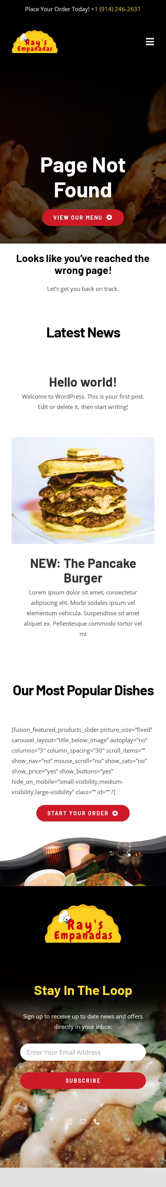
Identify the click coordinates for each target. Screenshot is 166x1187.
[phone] (97, 1122)
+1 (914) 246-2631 (116, 9)
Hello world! (83, 381)
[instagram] (69, 1122)
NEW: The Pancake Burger (83, 570)
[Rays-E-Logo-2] (35, 32)
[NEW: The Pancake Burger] (83, 490)
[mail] (83, 1122)
